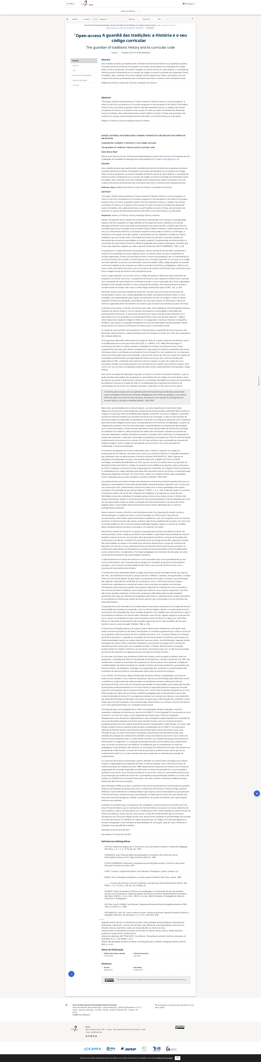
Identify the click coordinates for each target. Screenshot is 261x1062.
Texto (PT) (146, 19)
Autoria (114, 53)
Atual (95, 19)
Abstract (75, 65)
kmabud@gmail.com (170, 159)
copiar (150, 28)
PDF (159, 19)
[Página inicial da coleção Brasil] (74, 1031)
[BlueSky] (86, 1036)
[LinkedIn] (91, 1036)
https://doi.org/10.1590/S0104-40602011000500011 (125, 28)
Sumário (75, 19)
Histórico (75, 85)
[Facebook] (93, 1036)
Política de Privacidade (164, 1058)
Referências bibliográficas (82, 75)
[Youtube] (96, 1036)
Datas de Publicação (79, 80)
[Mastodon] (89, 1036)
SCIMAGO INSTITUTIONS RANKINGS (135, 53)
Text (74, 70)
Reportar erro (259, 380)
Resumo (132, 19)
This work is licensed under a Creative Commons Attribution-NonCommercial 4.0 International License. (151, 979)
